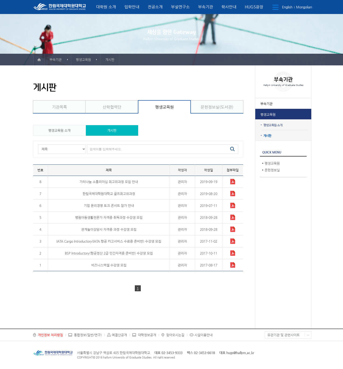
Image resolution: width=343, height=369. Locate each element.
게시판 (267, 135)
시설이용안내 (203, 335)
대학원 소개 (106, 6)
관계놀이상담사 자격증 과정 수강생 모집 (108, 229)
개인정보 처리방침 (50, 335)
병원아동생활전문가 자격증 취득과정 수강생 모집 (109, 217)
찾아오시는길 (175, 335)
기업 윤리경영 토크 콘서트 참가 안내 (109, 205)
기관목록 (59, 107)
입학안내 (131, 6)
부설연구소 (180, 6)
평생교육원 (268, 114)
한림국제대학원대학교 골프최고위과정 (109, 193)
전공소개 (155, 6)
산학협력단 (112, 107)
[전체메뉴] (275, 7)
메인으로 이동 (39, 59)
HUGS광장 (254, 6)
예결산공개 (119, 335)
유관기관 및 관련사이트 (283, 335)
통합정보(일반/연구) (88, 335)
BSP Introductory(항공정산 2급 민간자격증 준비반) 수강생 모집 (109, 253)
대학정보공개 (147, 335)
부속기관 (205, 6)
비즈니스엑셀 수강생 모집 (108, 265)
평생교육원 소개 (273, 125)
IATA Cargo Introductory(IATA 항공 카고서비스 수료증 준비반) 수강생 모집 (108, 241)
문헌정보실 (272, 170)
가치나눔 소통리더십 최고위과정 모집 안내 (109, 182)
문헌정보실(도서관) (217, 107)
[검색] (232, 149)
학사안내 (228, 6)
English (287, 7)
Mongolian (304, 7)
